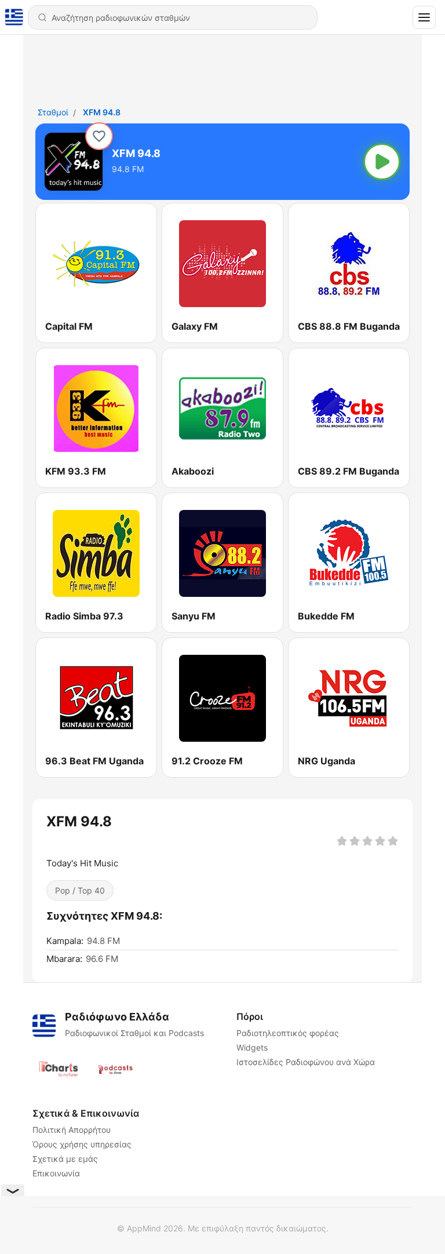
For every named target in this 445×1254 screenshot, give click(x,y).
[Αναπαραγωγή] (381, 161)
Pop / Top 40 (80, 890)
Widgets (252, 1047)
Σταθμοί (53, 112)
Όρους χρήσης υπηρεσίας (82, 1144)
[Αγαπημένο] (99, 136)
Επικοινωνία (56, 1173)
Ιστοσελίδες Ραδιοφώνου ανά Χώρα (305, 1062)
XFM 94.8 (102, 112)
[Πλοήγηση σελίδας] (424, 17)
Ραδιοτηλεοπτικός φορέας (287, 1033)
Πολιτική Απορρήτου (71, 1130)
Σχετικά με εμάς (65, 1159)
